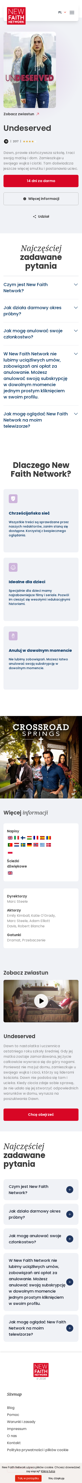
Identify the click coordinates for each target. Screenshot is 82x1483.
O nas (12, 1435)
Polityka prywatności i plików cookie (37, 1449)
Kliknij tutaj (48, 1471)
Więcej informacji (43, 198)
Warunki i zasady (21, 1421)
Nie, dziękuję (56, 1478)
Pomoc (13, 1414)
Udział (43, 216)
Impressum (16, 1428)
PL (60, 12)
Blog (10, 1407)
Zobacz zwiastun (18, 114)
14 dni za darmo (41, 180)
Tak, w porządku (28, 1478)
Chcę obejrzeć (41, 1114)
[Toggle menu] (72, 12)
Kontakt (14, 1442)
